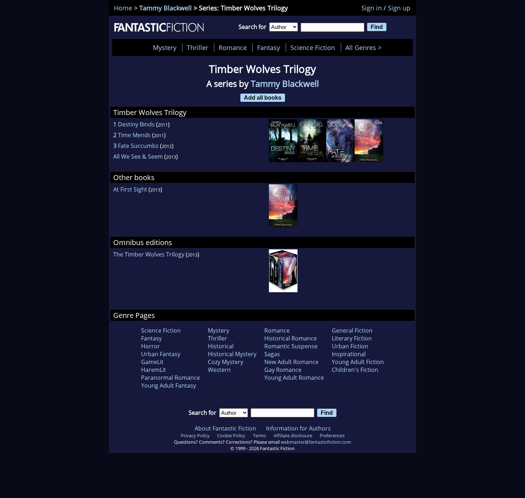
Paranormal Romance (170, 378)
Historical (221, 346)
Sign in (371, 8)
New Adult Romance (291, 362)
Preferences (332, 435)
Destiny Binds (136, 124)
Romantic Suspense (291, 346)
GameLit (152, 362)
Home (123, 8)
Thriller (197, 47)
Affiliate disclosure (293, 435)
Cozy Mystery (225, 362)
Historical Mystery (232, 354)
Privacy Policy (195, 435)
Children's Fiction (355, 370)
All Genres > (365, 47)
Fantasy (268, 47)
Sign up (399, 8)
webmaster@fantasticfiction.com (316, 442)
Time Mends (134, 135)
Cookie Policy (231, 435)
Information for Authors (298, 428)
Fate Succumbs (138, 146)
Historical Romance (290, 338)
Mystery (164, 47)
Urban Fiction (350, 346)
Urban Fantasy (160, 354)
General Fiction (352, 330)
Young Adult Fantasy (168, 385)
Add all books (262, 97)
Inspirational (349, 354)
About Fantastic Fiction (225, 428)
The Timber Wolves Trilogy (148, 254)
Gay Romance (282, 370)
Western (219, 370)
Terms (259, 435)
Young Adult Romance (294, 378)
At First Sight (130, 189)
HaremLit (153, 370)
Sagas (272, 354)
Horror (150, 346)
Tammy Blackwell (165, 8)
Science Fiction (312, 47)
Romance (233, 47)
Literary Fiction (352, 338)
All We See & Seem (138, 156)
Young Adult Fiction (358, 362)
